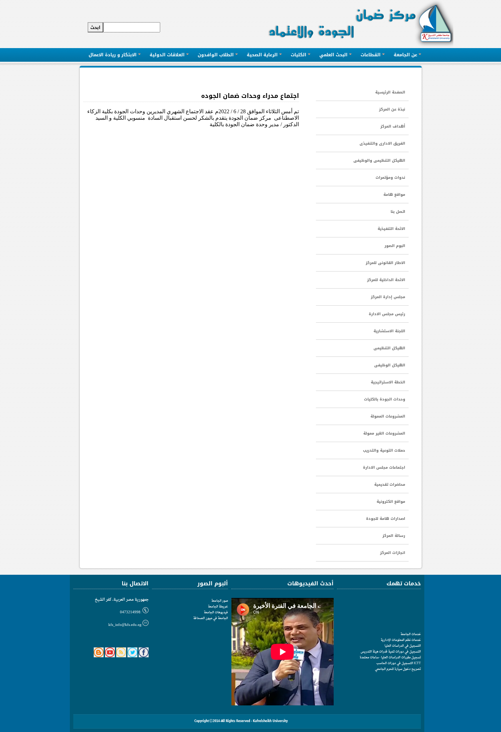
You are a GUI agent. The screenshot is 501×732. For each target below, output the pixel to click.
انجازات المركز (392, 552)
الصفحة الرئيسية (390, 92)
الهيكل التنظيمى (389, 348)
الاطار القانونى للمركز (385, 262)
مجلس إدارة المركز (388, 297)
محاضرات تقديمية (389, 484)
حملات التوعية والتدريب (384, 450)
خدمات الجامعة (410, 634)
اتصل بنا (398, 211)
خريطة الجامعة (218, 607)
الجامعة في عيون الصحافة (210, 618)
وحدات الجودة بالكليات (384, 399)
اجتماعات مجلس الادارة (384, 467)
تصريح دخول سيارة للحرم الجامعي (398, 669)
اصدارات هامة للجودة (385, 518)
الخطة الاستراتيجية (388, 382)
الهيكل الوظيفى (389, 365)
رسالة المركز (393, 535)
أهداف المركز (392, 126)
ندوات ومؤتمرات (390, 177)
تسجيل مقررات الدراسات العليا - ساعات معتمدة (390, 657)
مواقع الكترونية (391, 501)
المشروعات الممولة (387, 416)
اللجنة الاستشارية (389, 331)
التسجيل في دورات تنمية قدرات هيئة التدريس (391, 652)
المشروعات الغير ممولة (384, 433)
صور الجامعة (219, 601)
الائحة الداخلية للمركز (386, 279)
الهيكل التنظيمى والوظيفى (379, 160)
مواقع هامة (394, 194)
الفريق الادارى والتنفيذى (382, 143)
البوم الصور (394, 245)
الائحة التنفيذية (391, 228)
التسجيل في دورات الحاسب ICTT (398, 663)
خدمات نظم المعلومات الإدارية (401, 640)
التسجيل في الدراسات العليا (402, 646)
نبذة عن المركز (392, 109)
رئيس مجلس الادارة (387, 314)
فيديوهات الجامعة (216, 612)
